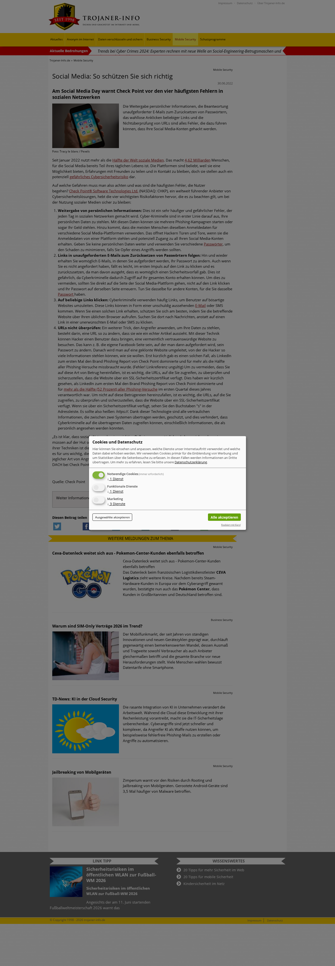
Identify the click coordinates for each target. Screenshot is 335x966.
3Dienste (116, 503)
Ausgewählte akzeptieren (112, 517)
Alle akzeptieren (224, 517)
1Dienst (115, 479)
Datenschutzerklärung (191, 462)
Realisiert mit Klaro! (231, 524)
